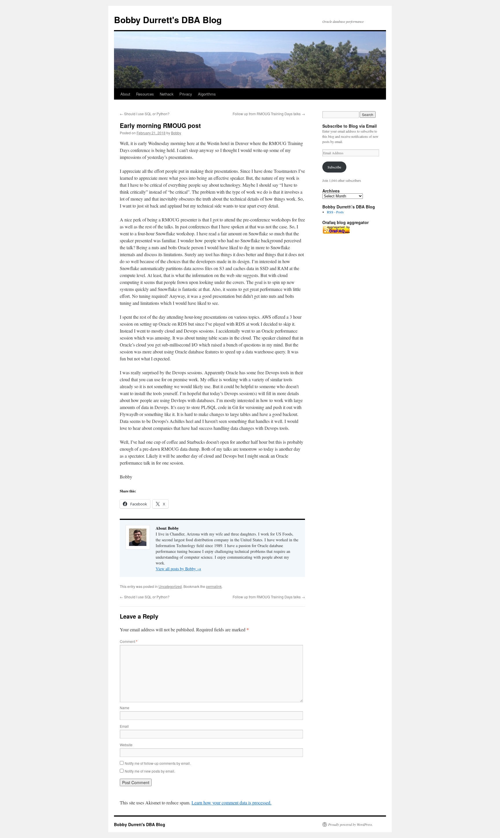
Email (124, 726)
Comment (128, 641)
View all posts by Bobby (178, 568)
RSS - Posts (335, 212)
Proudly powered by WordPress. (350, 824)
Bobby (176, 132)
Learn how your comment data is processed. (231, 803)
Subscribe (334, 167)
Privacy (185, 94)
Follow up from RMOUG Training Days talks (269, 113)
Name (124, 707)
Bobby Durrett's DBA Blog (168, 19)
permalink (214, 586)
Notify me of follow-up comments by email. (158, 763)
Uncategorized (170, 586)
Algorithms (207, 94)
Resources (145, 94)
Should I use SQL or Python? (145, 113)
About (125, 94)
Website (126, 744)
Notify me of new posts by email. (150, 771)
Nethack (167, 94)
